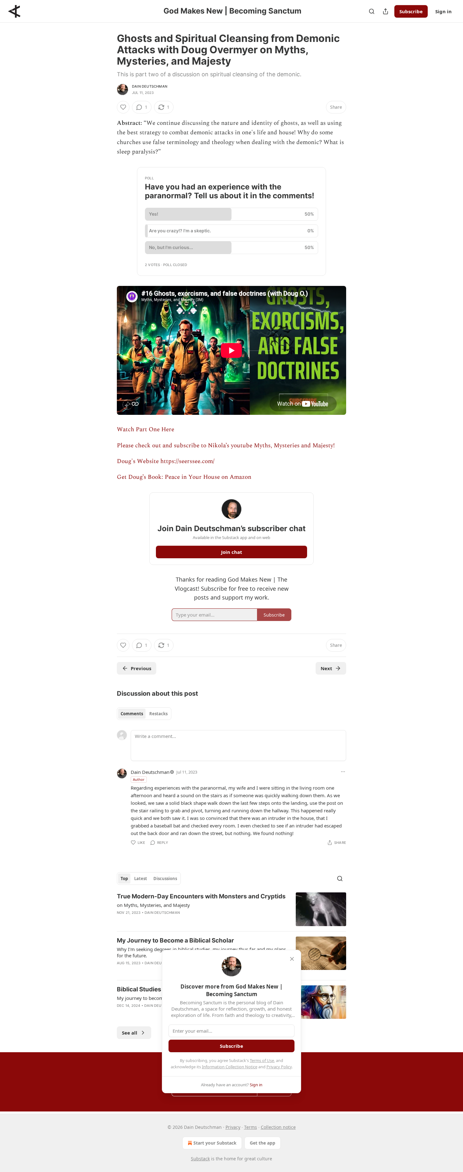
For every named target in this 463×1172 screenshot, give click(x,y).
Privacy (233, 1127)
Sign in (443, 11)
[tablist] (144, 713)
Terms (250, 1127)
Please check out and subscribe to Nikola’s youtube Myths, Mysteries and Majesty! (226, 445)
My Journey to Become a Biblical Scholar (175, 940)
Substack (200, 1159)
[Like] (123, 107)
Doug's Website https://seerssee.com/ (165, 461)
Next (326, 668)
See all (129, 1033)
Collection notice (278, 1127)
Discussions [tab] (165, 878)
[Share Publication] (385, 11)
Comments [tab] (132, 714)
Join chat (231, 552)
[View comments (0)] (176, 921)
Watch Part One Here (145, 429)
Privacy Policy (279, 1067)
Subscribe (411, 11)
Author (139, 779)
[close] (292, 959)
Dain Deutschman (149, 86)
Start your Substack (215, 1143)
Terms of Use (262, 1060)
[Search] (371, 11)
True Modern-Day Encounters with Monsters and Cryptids (201, 896)
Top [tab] (124, 878)
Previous (141, 668)
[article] (231, 909)
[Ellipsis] (343, 772)
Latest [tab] (140, 878)
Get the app (262, 1143)
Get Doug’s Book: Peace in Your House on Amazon (184, 477)
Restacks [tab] (158, 714)
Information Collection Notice (229, 1067)
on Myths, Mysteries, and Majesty (153, 905)
